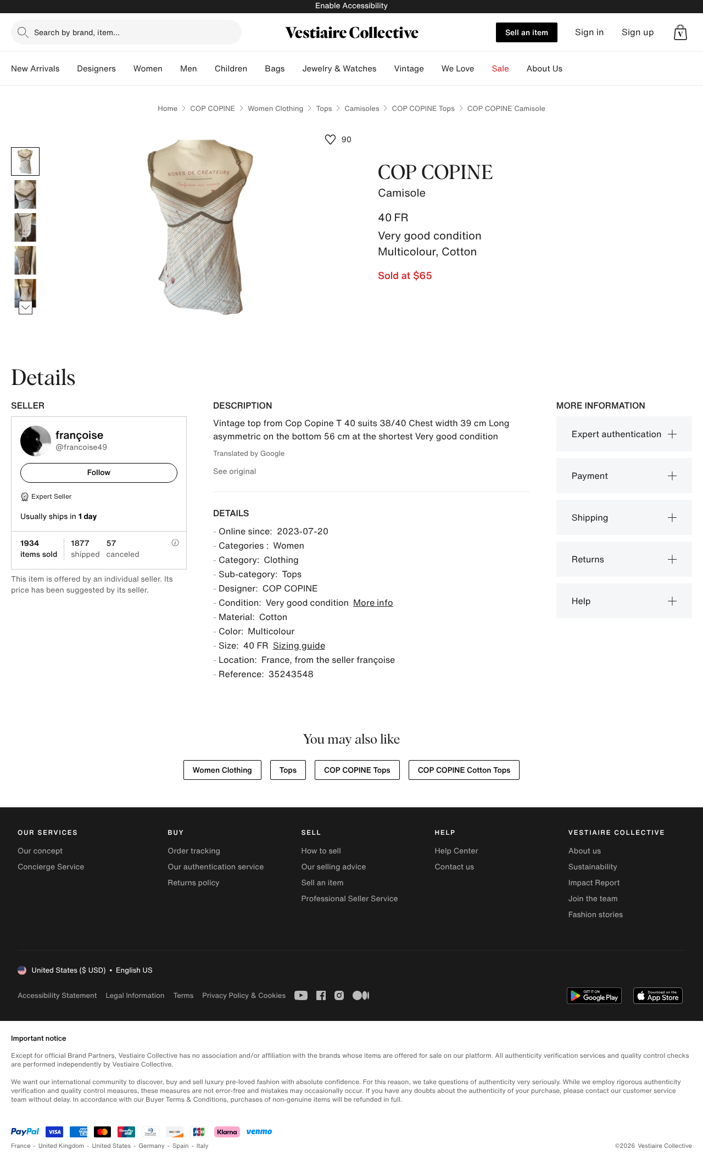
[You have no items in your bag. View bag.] (680, 32)
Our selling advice (333, 867)
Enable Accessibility (351, 6)
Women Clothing (275, 108)
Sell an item (526, 32)
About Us (544, 69)
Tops (324, 108)
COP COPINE (212, 108)
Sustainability (592, 867)
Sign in (589, 32)
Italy (203, 1146)
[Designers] (124, 68)
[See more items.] (25, 308)
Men (188, 69)
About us (584, 851)
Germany (151, 1146)
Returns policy (193, 883)
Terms (183, 995)
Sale (500, 69)
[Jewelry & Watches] (385, 68)
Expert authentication (617, 433)
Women (148, 69)
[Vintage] (432, 68)
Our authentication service (216, 867)
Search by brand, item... (77, 32)
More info (373, 602)
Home (167, 108)
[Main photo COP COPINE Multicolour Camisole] (25, 161)
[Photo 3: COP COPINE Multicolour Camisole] (25, 227)
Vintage (408, 69)
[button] (680, 32)
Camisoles (361, 108)
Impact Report (594, 883)
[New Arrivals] (68, 68)
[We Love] (483, 68)
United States (111, 1146)
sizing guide (299, 645)
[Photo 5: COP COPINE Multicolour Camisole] (25, 293)
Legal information (134, 995)
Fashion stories (595, 914)
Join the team (593, 899)
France (21, 1146)
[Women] (171, 68)
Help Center (456, 851)
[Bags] (293, 68)
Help (581, 600)
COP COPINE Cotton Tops (464, 770)
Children (231, 69)
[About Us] (571, 68)
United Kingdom (61, 1146)
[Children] (256, 68)
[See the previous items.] (25, 147)
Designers (96, 69)
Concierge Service (51, 867)
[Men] (206, 68)
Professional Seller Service (349, 899)
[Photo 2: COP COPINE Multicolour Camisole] (25, 194)
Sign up (638, 32)
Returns (588, 559)
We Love (458, 69)
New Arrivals (35, 69)
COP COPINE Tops (423, 108)
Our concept (40, 851)
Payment (590, 475)
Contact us (455, 867)
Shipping (590, 517)
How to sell (321, 851)
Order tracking (194, 851)
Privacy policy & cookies (244, 995)
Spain (180, 1146)
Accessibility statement (57, 995)
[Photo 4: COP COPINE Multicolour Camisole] (25, 260)
